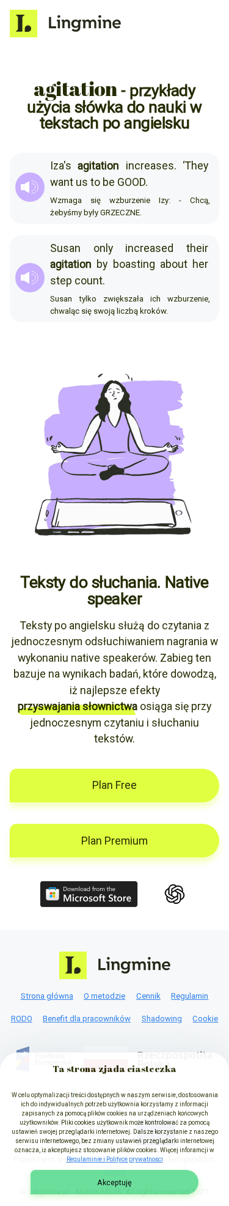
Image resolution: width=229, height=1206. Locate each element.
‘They (195, 166)
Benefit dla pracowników (87, 1018)
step (61, 281)
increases (150, 166)
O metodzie (104, 996)
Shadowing (162, 1018)
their (197, 248)
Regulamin (189, 996)
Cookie (205, 1018)
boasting (134, 264)
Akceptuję (114, 1182)
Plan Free (114, 785)
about (173, 264)
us (82, 182)
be (109, 182)
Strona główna (47, 996)
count (89, 281)
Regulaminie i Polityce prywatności (115, 1159)
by (101, 264)
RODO (21, 1018)
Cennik (148, 996)
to (95, 182)
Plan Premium (114, 841)
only (103, 248)
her (200, 264)
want (61, 182)
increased (149, 248)
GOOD (131, 182)
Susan (65, 248)
